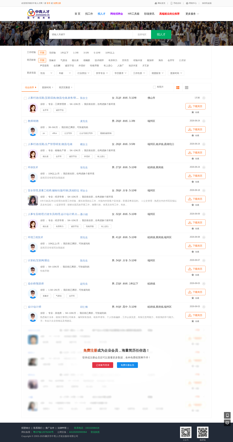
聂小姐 (84, 214)
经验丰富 (137, 60)
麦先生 (84, 121)
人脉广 (120, 65)
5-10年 (97, 52)
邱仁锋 (84, 307)
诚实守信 (69, 65)
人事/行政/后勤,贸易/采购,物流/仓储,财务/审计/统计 (56, 97)
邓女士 (84, 190)
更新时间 (46, 87)
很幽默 (86, 60)
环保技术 (33, 167)
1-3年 (76, 52)
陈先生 (84, 260)
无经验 (52, 52)
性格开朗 (94, 65)
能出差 (75, 60)
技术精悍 (99, 60)
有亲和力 (112, 60)
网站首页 (162, 3)
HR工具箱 (133, 13)
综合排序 (29, 87)
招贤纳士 (25, 428)
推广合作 (49, 428)
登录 (48, 3)
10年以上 (110, 52)
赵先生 (84, 283)
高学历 (125, 60)
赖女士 (84, 144)
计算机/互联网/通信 (38, 260)
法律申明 (62, 428)
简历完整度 (64, 87)
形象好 (52, 60)
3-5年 (86, 52)
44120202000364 (77, 432)
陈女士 (84, 98)
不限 (42, 52)
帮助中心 (193, 3)
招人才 (101, 13)
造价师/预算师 (36, 283)
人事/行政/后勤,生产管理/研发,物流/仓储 (50, 144)
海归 (161, 60)
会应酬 (57, 65)
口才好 (182, 60)
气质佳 (64, 60)
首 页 (77, 13)
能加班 (150, 60)
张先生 (84, 167)
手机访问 (177, 3)
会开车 (171, 60)
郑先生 (84, 237)
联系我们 (37, 428)
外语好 (82, 65)
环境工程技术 (35, 237)
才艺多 (145, 65)
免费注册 (57, 3)
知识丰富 (133, 65)
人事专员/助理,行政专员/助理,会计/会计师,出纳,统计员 (58, 214)
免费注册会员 (127, 365)
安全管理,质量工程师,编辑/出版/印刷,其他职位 (53, 190)
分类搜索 (179, 34)
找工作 (89, 13)
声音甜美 (44, 65)
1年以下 (64, 52)
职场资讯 (149, 13)
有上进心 (108, 65)
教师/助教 (33, 121)
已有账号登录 (102, 365)
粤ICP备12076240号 (43, 432)
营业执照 (95, 432)
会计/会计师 (34, 306)
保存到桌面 (207, 3)
